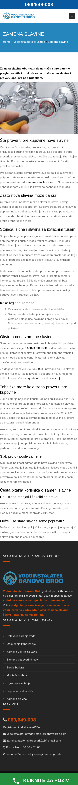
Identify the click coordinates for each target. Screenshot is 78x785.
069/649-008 (39, 4)
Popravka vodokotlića (20, 691)
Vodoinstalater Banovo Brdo (22, 591)
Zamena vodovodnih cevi (22, 659)
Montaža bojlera (17, 675)
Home (7, 41)
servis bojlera (34, 614)
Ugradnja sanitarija (18, 683)
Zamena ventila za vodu (22, 651)
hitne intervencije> (52, 600)
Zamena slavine (17, 698)
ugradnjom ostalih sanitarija (44, 378)
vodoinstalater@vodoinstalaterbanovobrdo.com (36, 733)
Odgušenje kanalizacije (21, 643)
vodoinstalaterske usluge (20, 600)
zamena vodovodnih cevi (29, 609)
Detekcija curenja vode (21, 635)
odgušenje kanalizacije (28, 605)
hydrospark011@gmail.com (43, 740)
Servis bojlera (15, 667)
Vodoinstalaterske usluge (29, 41)
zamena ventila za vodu (41, 182)
